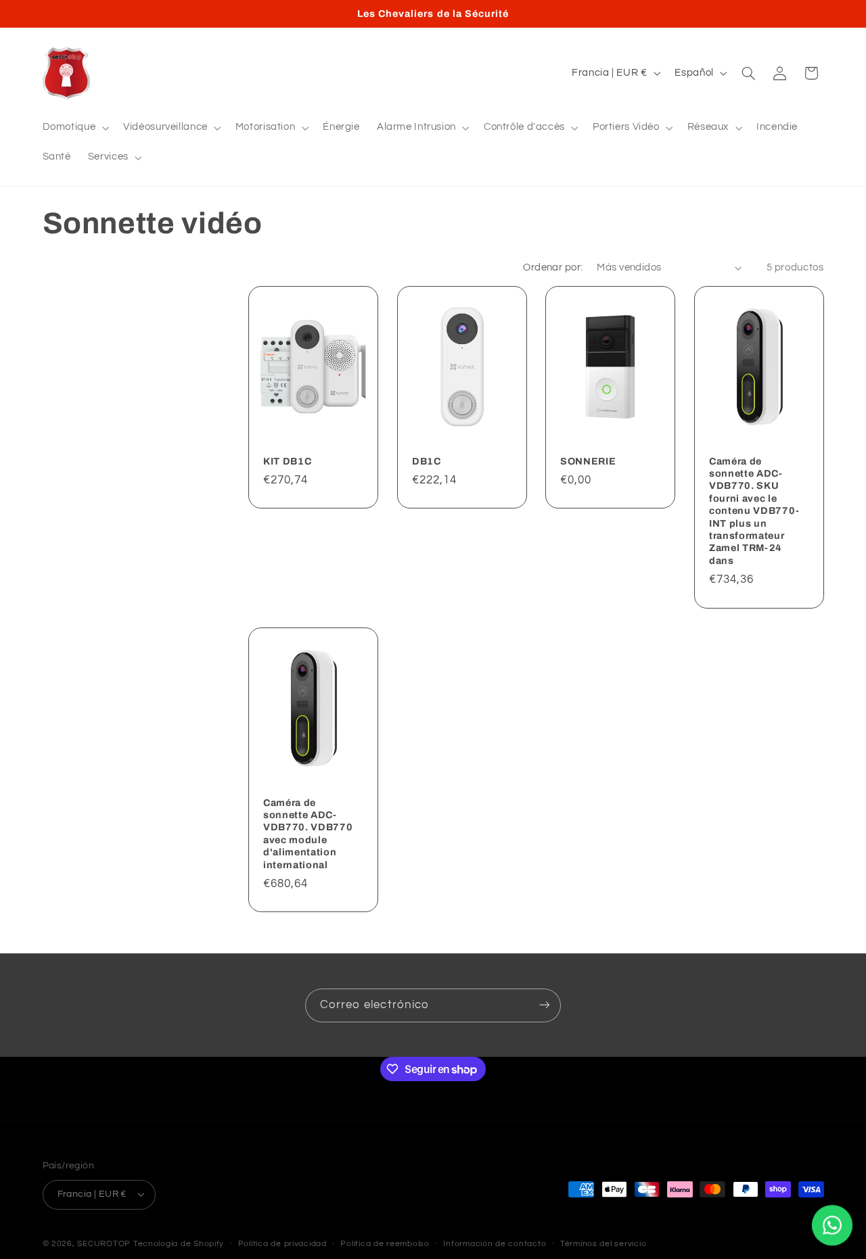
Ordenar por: (553, 267)
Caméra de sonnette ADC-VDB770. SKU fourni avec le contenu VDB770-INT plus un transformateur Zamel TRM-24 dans (754, 511)
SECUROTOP (104, 1243)
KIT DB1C (287, 461)
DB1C (426, 461)
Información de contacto (494, 1244)
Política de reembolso (384, 1244)
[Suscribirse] (544, 1005)
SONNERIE (588, 461)
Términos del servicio (603, 1244)
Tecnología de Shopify (178, 1243)
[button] (74, 128)
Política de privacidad (282, 1244)
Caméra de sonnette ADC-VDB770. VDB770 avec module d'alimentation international (307, 833)
